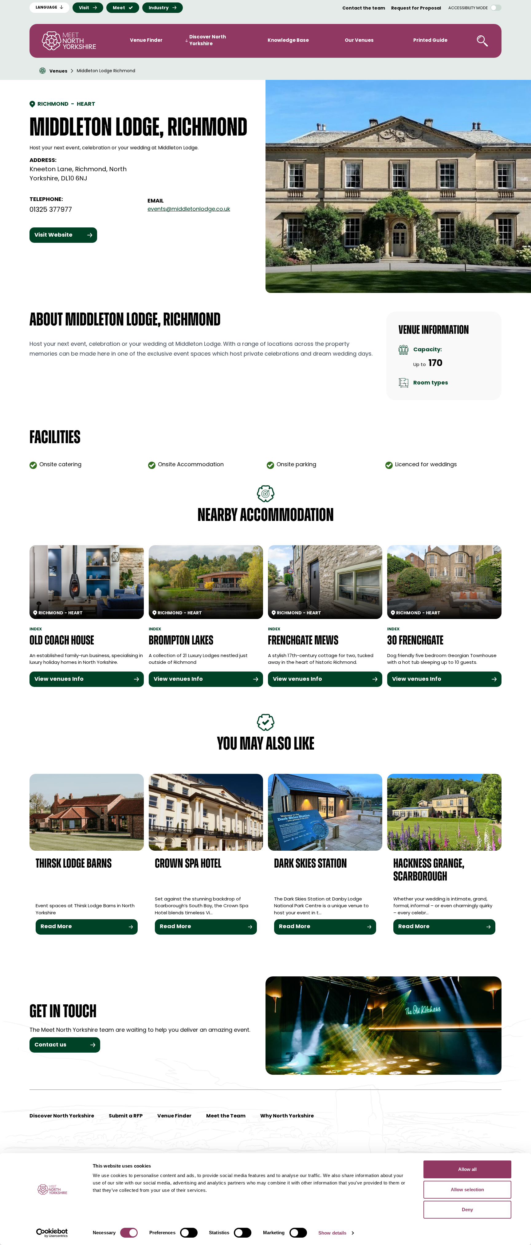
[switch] (189, 1233)
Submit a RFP (126, 1116)
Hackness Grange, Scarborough (428, 871)
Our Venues (359, 40)
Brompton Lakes (181, 641)
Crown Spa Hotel (188, 864)
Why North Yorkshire (287, 1116)
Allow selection (467, 1189)
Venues (58, 71)
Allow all (467, 1169)
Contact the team (363, 8)
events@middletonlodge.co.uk (189, 209)
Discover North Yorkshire (207, 41)
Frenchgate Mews (303, 641)
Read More (56, 927)
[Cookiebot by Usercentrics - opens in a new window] (52, 1233)
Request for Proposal (416, 8)
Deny (467, 1209)
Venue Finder (146, 40)
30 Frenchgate (415, 641)
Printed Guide (430, 40)
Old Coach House (62, 641)
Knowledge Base (288, 40)
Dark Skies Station (310, 864)
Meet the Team (226, 1116)
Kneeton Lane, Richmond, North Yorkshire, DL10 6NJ (78, 174)
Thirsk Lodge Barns (74, 864)
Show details (332, 1232)
